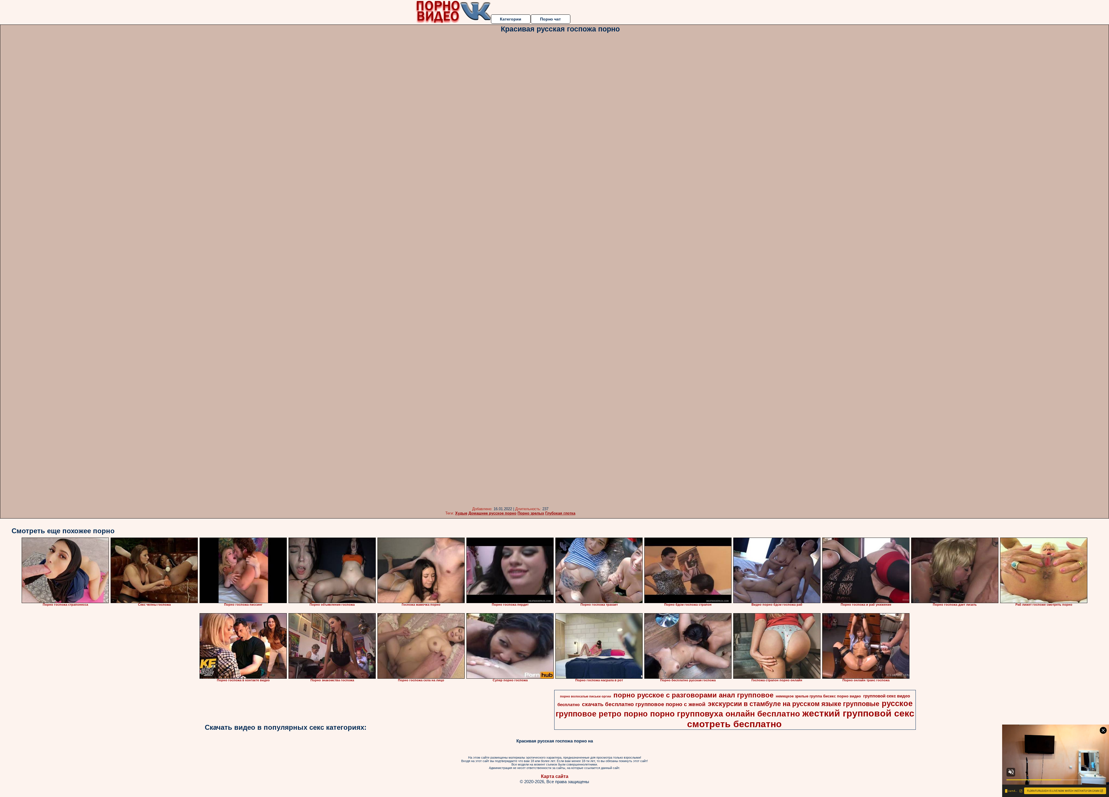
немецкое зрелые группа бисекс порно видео (818, 696)
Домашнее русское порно (492, 513)
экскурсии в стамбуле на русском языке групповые (793, 704)
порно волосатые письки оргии (585, 696)
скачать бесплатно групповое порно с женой (644, 704)
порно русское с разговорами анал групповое (693, 695)
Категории (510, 19)
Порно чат (550, 19)
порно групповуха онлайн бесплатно (725, 713)
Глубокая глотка (560, 513)
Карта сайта (554, 776)
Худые (461, 513)
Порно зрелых (531, 513)
